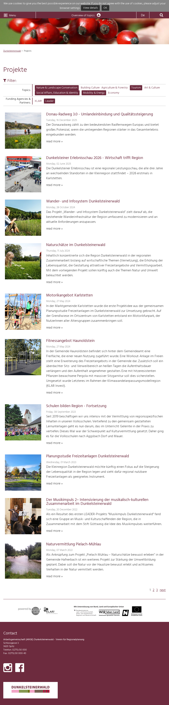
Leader (49, 101)
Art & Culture (152, 87)
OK (105, 8)
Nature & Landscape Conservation (56, 87)
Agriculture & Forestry (114, 87)
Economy (113, 93)
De (143, 15)
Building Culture (90, 87)
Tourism (136, 87)
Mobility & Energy (94, 93)
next (163, 590)
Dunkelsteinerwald (12, 51)
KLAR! (38, 101)
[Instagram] (7, 668)
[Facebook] (19, 668)
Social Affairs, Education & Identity (57, 93)
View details (90, 8)
